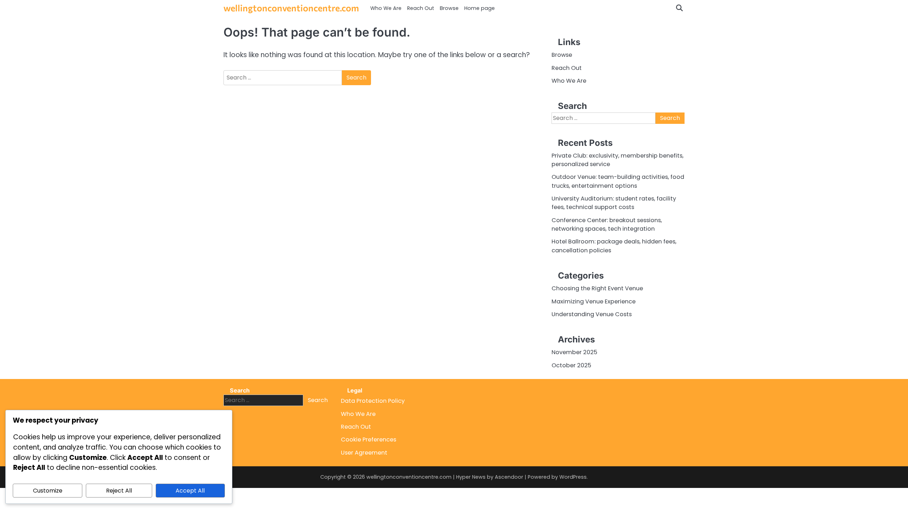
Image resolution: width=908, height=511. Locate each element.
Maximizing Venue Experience (594, 301)
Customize (47, 491)
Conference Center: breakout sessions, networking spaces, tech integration (607, 224)
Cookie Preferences (368, 439)
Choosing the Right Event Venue (597, 288)
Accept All (190, 491)
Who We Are (386, 8)
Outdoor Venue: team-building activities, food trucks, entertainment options (618, 181)
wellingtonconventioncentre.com (291, 7)
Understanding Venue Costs (592, 314)
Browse (449, 8)
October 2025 (571, 365)
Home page (479, 8)
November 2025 (574, 352)
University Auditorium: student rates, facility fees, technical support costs (614, 202)
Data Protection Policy (373, 401)
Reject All (119, 491)
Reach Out (420, 8)
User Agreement (364, 453)
